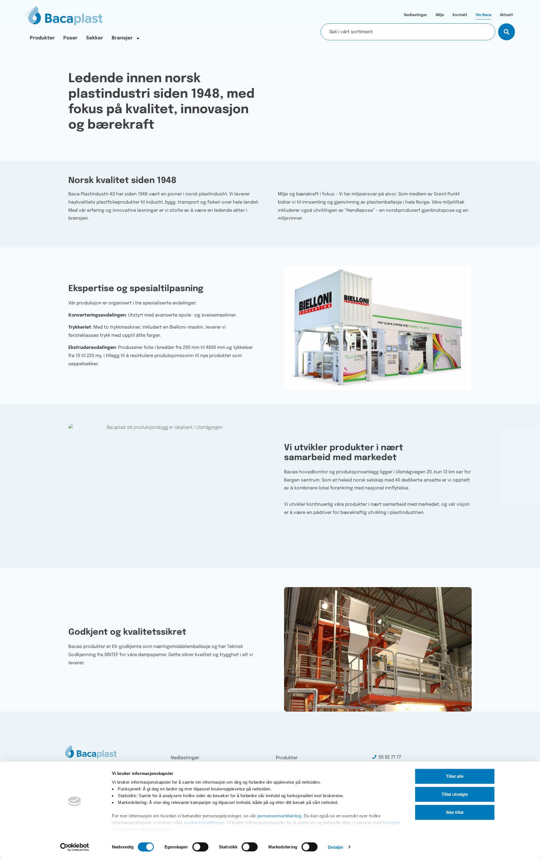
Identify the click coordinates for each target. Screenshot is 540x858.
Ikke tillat (455, 812)
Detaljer (335, 846)
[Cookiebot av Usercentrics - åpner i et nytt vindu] (74, 847)
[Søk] (506, 31)
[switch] (200, 846)
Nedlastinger (415, 15)
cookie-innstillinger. (205, 822)
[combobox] (408, 31)
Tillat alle (455, 776)
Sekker (94, 38)
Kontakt (460, 15)
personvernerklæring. (279, 816)
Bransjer (122, 38)
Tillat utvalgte (455, 794)
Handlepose (359, 210)
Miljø (440, 15)
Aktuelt (506, 15)
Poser (70, 38)
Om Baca (483, 15)
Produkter (42, 38)
